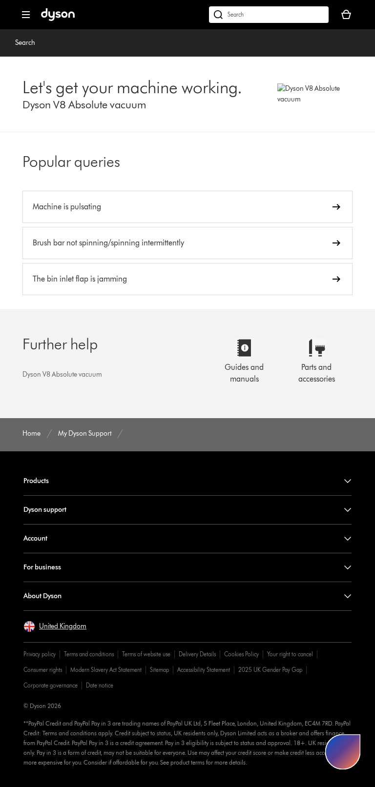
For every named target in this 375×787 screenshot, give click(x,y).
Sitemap (159, 669)
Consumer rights (42, 669)
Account (35, 538)
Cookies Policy (241, 654)
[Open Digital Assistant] (342, 751)
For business (42, 567)
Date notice (99, 685)
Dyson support (44, 509)
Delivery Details (197, 654)
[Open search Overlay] (269, 14)
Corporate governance (50, 685)
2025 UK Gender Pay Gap (270, 669)
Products (36, 481)
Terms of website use (146, 654)
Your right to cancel (290, 654)
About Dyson (42, 596)
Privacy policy (39, 654)
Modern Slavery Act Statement (106, 669)
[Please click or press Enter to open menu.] (26, 14)
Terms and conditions (89, 654)
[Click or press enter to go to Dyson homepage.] (58, 19)
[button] (54, 626)
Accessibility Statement (203, 669)
